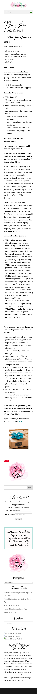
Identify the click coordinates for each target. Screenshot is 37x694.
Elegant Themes (15, 691)
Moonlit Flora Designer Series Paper (15, 609)
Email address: (10, 514)
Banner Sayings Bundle (11, 605)
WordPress (27, 691)
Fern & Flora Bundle (10, 612)
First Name (10, 510)
